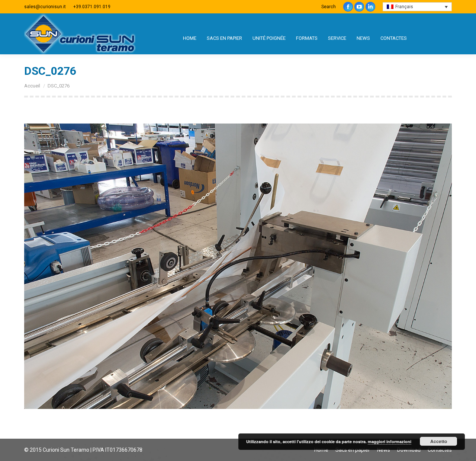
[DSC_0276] (238, 266)
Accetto (438, 441)
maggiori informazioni (389, 441)
